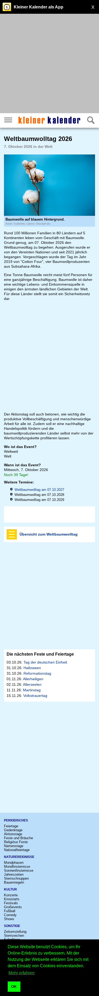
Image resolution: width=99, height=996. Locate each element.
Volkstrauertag (35, 695)
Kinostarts (12, 899)
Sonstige (12, 926)
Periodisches (16, 820)
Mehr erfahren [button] (21, 973)
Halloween (32, 668)
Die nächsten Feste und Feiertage (40, 654)
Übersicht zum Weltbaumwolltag (49, 534)
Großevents (13, 907)
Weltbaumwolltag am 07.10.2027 (39, 490)
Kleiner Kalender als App (38, 7)
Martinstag (32, 690)
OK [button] (14, 986)
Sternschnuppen (16, 878)
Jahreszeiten (13, 874)
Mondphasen (13, 863)
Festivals (11, 903)
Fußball (9, 911)
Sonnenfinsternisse (18, 870)
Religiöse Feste (16, 842)
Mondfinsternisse (17, 867)
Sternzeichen (14, 936)
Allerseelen (32, 684)
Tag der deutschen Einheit (45, 662)
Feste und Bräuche (18, 838)
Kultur (10, 889)
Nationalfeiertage (17, 850)
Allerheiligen (33, 679)
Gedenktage (13, 830)
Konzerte (11, 895)
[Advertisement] (49, 64)
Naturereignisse (19, 857)
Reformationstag (37, 673)
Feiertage (11, 826)
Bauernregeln (14, 882)
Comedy (10, 915)
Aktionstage (13, 834)
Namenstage (13, 846)
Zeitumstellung (15, 932)
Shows (9, 919)
